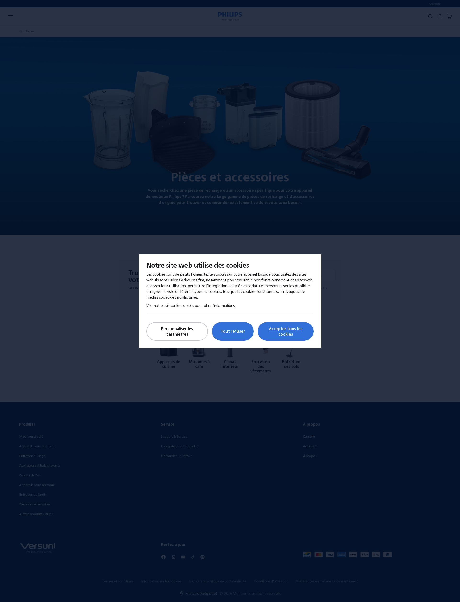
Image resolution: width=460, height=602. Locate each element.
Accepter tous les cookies (285, 331)
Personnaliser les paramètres (177, 331)
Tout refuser (233, 331)
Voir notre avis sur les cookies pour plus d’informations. (190, 305)
